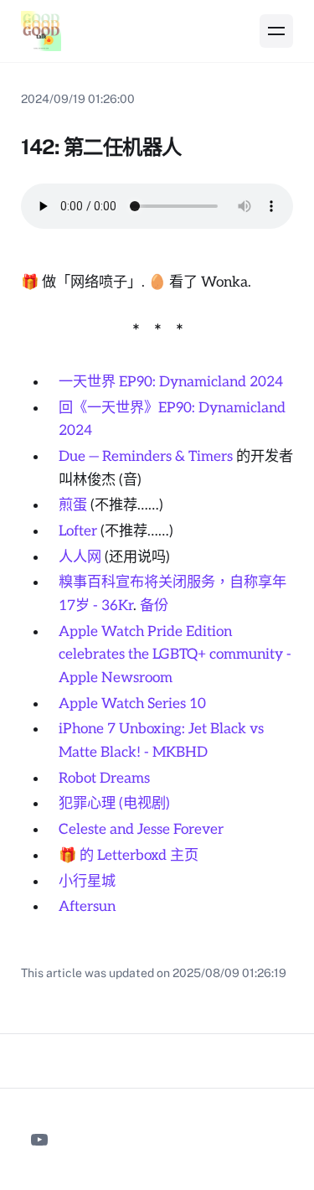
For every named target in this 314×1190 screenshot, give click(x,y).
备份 (154, 605)
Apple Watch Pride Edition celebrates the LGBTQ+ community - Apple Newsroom (175, 654)
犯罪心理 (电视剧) (114, 803)
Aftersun (87, 906)
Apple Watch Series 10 (132, 703)
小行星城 (87, 881)
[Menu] (276, 31)
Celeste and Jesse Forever (141, 829)
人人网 (80, 557)
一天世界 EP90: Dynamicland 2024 (171, 382)
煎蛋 (73, 505)
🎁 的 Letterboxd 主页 (128, 855)
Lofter (78, 531)
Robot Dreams (104, 778)
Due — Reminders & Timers (146, 456)
